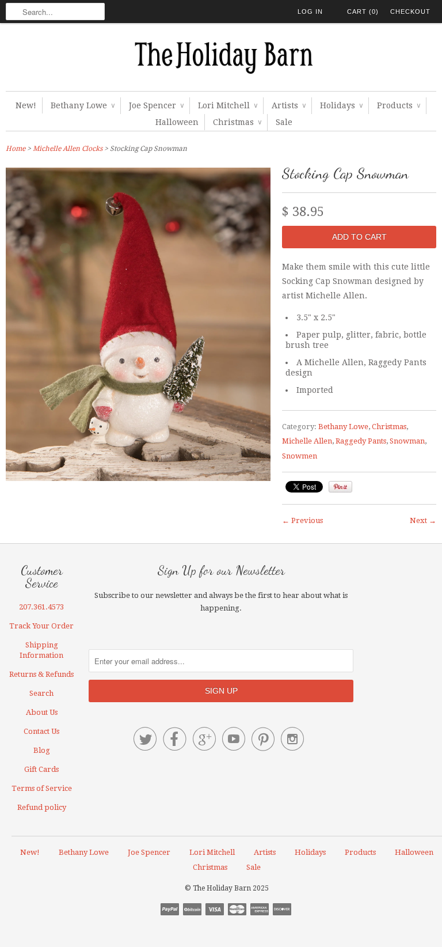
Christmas (237, 122)
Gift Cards (41, 769)
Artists (289, 105)
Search (41, 693)
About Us (42, 712)
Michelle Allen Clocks (67, 149)
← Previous (302, 520)
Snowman (407, 441)
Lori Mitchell (227, 105)
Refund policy (41, 807)
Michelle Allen (307, 441)
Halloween (177, 122)
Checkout (410, 11)
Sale (284, 122)
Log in (310, 11)
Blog (41, 750)
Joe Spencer (156, 105)
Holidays (341, 105)
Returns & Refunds (41, 674)
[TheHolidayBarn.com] (221, 59)
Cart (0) (363, 11)
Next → (423, 520)
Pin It (340, 487)
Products (398, 105)
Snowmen (299, 456)
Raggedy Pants (361, 441)
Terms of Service (42, 788)
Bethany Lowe (83, 105)
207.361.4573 (41, 607)
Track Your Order (41, 626)
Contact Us (41, 731)
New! (26, 105)
